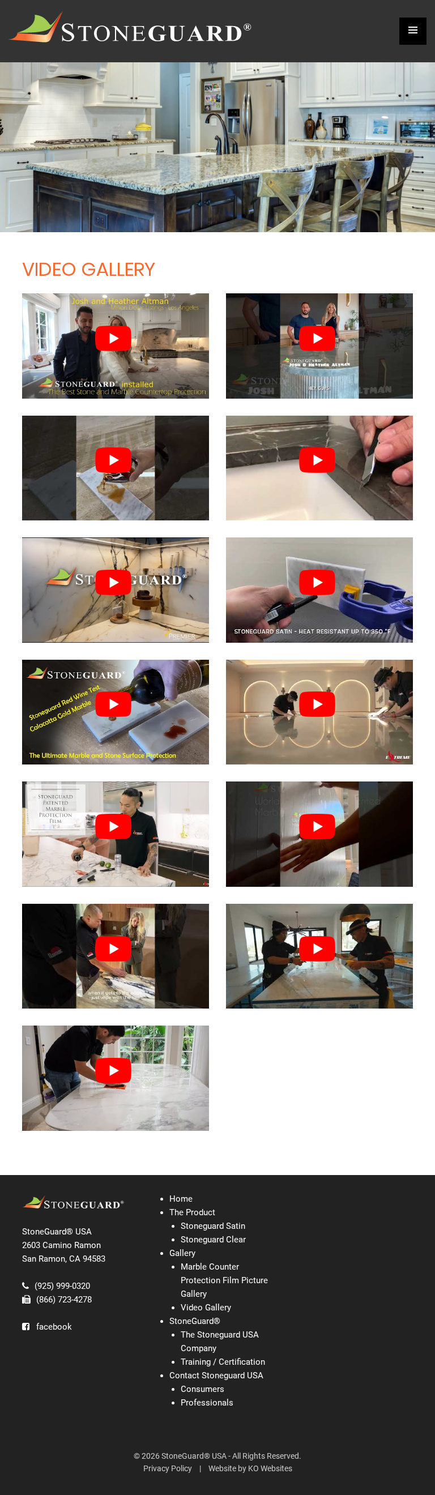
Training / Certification (223, 1362)
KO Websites (270, 1468)
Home (181, 1199)
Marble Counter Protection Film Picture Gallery (224, 1280)
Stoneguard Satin (213, 1226)
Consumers (202, 1389)
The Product (192, 1212)
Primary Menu (413, 31)
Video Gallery (206, 1307)
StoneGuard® (194, 1321)
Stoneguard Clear (213, 1240)
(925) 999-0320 (62, 1286)
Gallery (182, 1253)
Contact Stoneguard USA (216, 1375)
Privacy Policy (167, 1468)
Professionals (207, 1403)
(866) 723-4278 (64, 1300)
